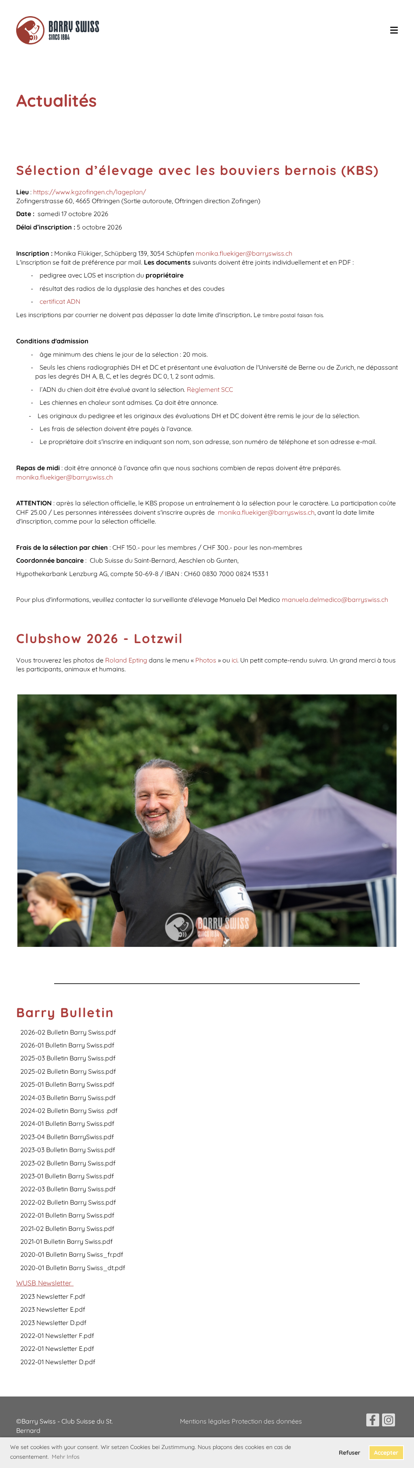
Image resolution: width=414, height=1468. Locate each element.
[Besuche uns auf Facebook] (372, 1421)
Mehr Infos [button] (66, 1456)
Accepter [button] (386, 1452)
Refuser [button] (349, 1452)
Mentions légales (206, 1421)
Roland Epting (125, 660)
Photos (206, 660)
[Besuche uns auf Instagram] (388, 1421)
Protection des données (267, 1421)
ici (234, 660)
